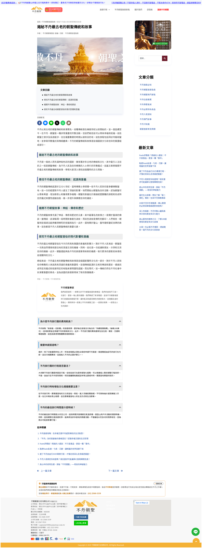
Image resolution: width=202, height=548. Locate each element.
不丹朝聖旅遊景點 (122, 10)
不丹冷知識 (145, 124)
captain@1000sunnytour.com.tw (52, 525)
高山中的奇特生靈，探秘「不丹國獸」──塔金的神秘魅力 (63, 464)
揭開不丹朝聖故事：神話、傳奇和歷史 (60, 105)
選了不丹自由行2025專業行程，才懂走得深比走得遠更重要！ (65, 454)
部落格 (150, 10)
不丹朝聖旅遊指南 (48, 22)
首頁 (38, 22)
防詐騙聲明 (110, 509)
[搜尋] (164, 58)
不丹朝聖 (46, 279)
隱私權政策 (110, 505)
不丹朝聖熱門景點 (147, 95)
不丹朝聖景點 (55, 279)
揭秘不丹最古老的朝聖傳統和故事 (58, 95)
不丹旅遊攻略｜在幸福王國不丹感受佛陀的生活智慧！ (62, 433)
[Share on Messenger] (45, 123)
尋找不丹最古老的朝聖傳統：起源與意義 (61, 100)
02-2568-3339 (44, 517)
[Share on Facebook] (39, 123)
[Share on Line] (51, 123)
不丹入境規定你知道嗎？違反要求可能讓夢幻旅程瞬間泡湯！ (65, 459)
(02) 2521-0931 (53, 527)
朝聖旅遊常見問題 (147, 129)
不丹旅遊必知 (146, 85)
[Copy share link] (68, 123)
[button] (80, 321)
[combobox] (150, 58)
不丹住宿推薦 (146, 100)
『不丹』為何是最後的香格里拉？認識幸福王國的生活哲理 (64, 439)
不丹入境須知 (146, 114)
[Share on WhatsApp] (63, 123)
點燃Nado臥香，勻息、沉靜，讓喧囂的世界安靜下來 (62, 449)
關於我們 (138, 10)
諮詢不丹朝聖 (163, 10)
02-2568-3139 (46, 519)
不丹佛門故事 (146, 119)
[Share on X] (57, 123)
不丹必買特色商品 (147, 109)
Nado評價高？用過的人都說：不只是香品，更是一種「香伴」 (65, 444)
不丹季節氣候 (146, 104)
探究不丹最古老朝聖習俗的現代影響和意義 (62, 109)
